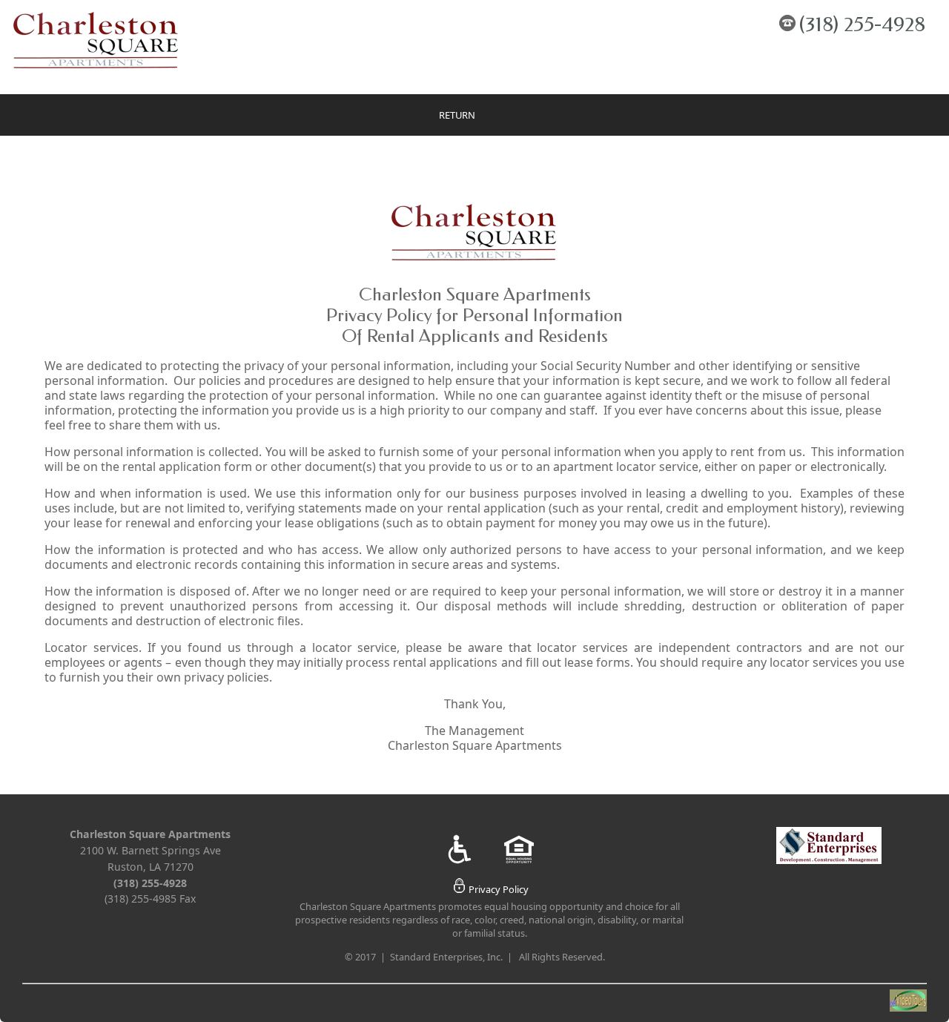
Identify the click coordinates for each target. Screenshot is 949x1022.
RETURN (457, 115)
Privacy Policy (499, 889)
